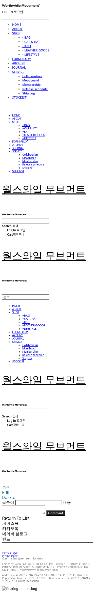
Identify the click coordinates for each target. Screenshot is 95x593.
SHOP (16, 33)
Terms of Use (9, 552)
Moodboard (30, 80)
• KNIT (26, 46)
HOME (16, 24)
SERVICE (18, 72)
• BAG (26, 37)
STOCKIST (19, 97)
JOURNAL (19, 67)
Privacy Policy (10, 555)
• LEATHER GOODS (35, 50)
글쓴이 (8, 502)
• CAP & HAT (31, 42)
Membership (31, 84)
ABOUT (17, 29)
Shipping (28, 93)
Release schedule (35, 89)
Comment (55, 513)
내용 (67, 502)
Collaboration (32, 76)
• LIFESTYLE (30, 54)
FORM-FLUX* (21, 59)
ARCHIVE (18, 63)
